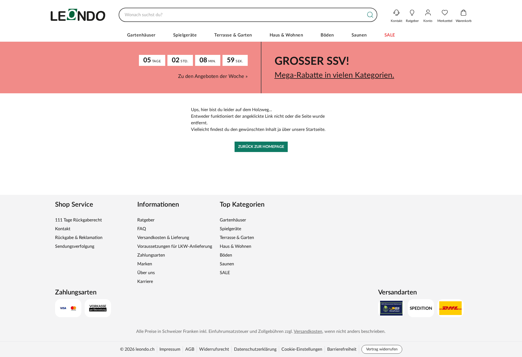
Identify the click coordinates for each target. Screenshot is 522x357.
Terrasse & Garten (233, 35)
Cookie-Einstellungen (301, 349)
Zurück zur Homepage (261, 147)
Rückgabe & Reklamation (78, 237)
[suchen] (370, 15)
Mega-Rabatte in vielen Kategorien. (334, 75)
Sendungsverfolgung (74, 246)
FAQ (141, 229)
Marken (144, 264)
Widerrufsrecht (214, 349)
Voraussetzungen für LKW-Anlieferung (174, 246)
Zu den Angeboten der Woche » (213, 76)
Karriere (145, 281)
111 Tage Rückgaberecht (78, 220)
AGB (189, 349)
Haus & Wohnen (286, 35)
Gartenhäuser (141, 35)
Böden (327, 35)
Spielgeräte (185, 35)
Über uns (146, 273)
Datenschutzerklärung (255, 349)
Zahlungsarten (151, 255)
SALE (389, 35)
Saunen (359, 35)
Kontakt (62, 229)
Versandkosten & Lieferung (163, 237)
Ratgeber (146, 220)
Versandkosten (308, 331)
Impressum (169, 349)
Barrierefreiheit (341, 349)
